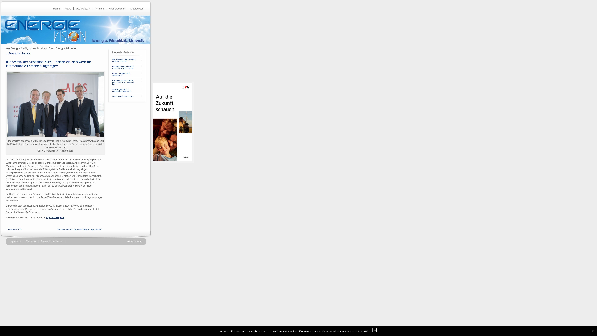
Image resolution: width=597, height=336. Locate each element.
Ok (375, 330)
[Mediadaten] (137, 8)
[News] (68, 8)
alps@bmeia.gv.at (55, 217)
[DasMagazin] (83, 8)
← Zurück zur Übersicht (18, 53)
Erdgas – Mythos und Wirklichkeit (121, 74)
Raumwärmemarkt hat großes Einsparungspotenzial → (81, 229)
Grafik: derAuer (135, 241)
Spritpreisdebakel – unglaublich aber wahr (121, 90)
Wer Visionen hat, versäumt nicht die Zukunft (123, 60)
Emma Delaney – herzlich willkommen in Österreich (123, 67)
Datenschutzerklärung (52, 241)
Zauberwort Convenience (123, 96)
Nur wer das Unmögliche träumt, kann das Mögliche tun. (123, 82)
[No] (593, 330)
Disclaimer (31, 241)
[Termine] (99, 8)
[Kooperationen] (117, 8)
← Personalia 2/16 (14, 229)
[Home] (56, 8)
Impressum (15, 241)
